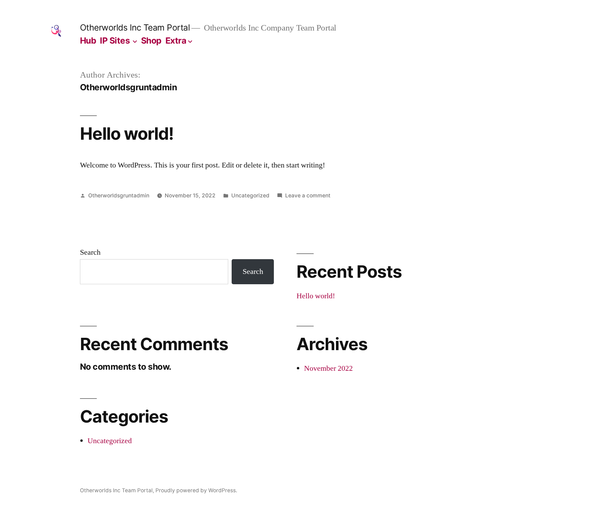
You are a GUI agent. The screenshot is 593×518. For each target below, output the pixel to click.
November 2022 (328, 368)
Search (90, 252)
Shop (151, 40)
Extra (175, 40)
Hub (88, 40)
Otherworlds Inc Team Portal (135, 27)
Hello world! (127, 133)
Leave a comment (307, 195)
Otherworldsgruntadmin (118, 195)
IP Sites (115, 40)
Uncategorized (250, 195)
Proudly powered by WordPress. (196, 490)
